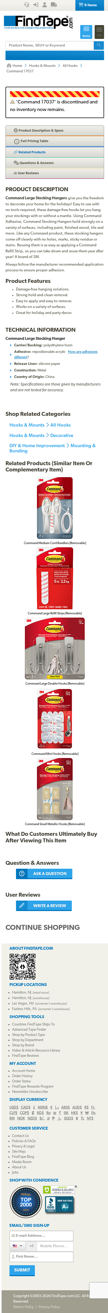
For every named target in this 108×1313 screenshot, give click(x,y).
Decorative (61, 435)
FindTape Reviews (25, 1056)
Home (17, 66)
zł (48, 1119)
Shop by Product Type (28, 1035)
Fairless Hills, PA (24, 1009)
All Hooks (70, 66)
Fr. (93, 1108)
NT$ (90, 1119)
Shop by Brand (23, 1045)
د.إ (57, 1108)
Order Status (21, 1081)
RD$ (40, 1113)
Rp (48, 1113)
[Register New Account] (44, 5)
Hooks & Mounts (42, 66)
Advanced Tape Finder (29, 1030)
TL (82, 1119)
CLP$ (13, 1113)
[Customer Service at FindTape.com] (26, 5)
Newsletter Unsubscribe (30, 1092)
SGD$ (68, 1119)
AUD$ (77, 1108)
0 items (90, 5)
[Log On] (35, 5)
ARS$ (65, 1108)
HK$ (74, 1113)
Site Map (18, 1152)
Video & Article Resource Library (36, 1051)
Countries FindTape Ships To (33, 1024)
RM (12, 1119)
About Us (19, 1167)
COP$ (24, 1113)
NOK (21, 1119)
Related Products (32, 152)
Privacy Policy (49, 1307)
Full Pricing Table (34, 141)
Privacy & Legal (23, 1146)
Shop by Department (27, 1040)
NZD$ (32, 1119)
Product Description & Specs (40, 130)
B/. (42, 1119)
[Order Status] (54, 5)
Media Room (21, 1162)
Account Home (23, 1071)
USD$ (13, 1108)
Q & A (36, 163)
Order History (22, 1076)
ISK (66, 1113)
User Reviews (28, 173)
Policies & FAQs (24, 1141)
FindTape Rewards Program (32, 1087)
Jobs (15, 1173)
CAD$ (25, 1108)
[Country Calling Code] (17, 1246)
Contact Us (20, 1136)
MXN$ (43, 1108)
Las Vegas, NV (23, 1004)
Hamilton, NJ (21, 993)
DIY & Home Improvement (37, 445)
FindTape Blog (23, 1157)
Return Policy (23, 1307)
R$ (86, 1108)
